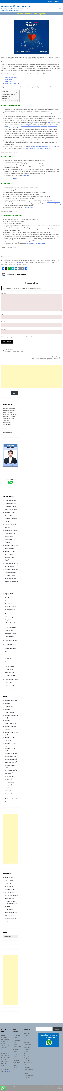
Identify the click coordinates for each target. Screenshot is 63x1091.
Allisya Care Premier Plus (12, 83)
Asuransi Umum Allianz (15, 6)
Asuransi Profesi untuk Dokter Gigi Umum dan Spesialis (11, 578)
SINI (15, 152)
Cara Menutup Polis (11, 640)
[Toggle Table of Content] (16, 92)
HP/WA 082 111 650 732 (55, 1)
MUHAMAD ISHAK (10, 915)
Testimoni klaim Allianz (17, 1062)
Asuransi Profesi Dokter (27, 1049)
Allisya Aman (8, 79)
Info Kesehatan (10, 770)
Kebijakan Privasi (16, 1066)
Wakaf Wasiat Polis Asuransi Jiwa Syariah (43, 146)
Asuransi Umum (10, 753)
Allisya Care (8, 81)
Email (3, 322)
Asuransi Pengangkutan (28, 1069)
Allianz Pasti (25, 175)
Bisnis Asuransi (9, 762)
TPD (9, 124)
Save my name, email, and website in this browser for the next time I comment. (25, 337)
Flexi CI (29, 124)
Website (3, 329)
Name (3, 314)
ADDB (49, 122)
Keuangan (8, 776)
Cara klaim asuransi (16, 1036)
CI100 (25, 124)
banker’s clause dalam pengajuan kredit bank (36, 148)
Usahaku (7, 906)
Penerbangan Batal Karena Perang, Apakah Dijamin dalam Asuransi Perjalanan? (11, 536)
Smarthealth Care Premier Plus (35, 244)
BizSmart (49, 1087)
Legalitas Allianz (15, 1050)
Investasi (8, 773)
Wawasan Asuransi (11, 802)
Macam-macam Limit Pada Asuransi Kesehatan (11, 659)
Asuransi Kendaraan (27, 1039)
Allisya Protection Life (11, 77)
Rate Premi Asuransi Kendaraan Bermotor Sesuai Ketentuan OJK (10, 604)
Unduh (15, 1070)
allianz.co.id (6, 424)
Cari (14, 393)
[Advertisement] (31, 376)
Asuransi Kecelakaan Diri (28, 1062)
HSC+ (47, 124)
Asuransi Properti (10, 743)
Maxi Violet (29, 207)
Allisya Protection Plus (53, 202)
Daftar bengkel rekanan (15, 1056)
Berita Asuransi (10, 759)
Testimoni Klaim (10, 799)
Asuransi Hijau (19, 262)
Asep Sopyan (9, 877)
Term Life (36, 122)
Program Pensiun (10, 794)
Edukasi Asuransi (10, 765)
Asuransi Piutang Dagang (27, 1056)
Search (57, 1029)
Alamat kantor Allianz (17, 1046)
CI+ (22, 124)
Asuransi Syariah (10, 748)
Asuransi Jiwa (9, 701)
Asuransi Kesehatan (11, 715)
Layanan (7, 779)
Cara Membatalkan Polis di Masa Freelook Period (11, 682)
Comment (4, 293)
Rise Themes (59, 1088)
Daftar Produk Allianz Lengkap (28, 1076)
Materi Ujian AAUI (10, 644)
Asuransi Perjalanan (11, 732)
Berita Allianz (9, 756)
